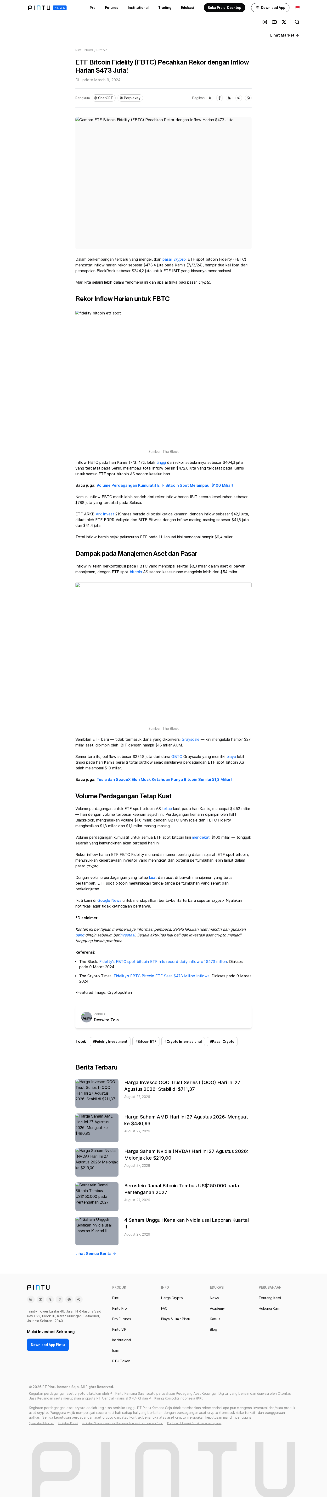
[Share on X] (210, 98)
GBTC (176, 756)
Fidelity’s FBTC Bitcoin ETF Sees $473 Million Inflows (161, 976)
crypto (180, 259)
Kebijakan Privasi (68, 1423)
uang (79, 935)
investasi (127, 935)
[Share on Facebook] (219, 98)
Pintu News (84, 50)
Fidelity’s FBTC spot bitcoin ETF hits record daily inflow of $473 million (163, 961)
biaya (231, 756)
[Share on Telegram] (238, 98)
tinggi (161, 462)
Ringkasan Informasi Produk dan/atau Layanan (194, 1423)
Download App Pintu (48, 1345)
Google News (109, 900)
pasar (167, 259)
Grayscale (190, 739)
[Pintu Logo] (47, 7)
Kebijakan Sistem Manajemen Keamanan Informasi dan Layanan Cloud (122, 1423)
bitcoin (136, 572)
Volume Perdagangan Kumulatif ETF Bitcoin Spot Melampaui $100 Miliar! (164, 485)
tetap (167, 808)
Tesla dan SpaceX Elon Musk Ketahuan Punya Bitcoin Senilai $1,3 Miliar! (164, 779)
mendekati (201, 837)
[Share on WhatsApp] (248, 98)
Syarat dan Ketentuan (41, 1423)
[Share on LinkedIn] (229, 98)
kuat (153, 877)
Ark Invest (105, 514)
